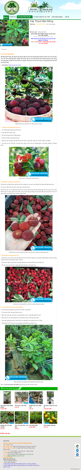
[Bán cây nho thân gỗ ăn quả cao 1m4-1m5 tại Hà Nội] (50, 397)
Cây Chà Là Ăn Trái (20, 405)
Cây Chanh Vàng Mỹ (49, 425)
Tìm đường (77, 448)
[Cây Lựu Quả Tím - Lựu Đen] (21, 417)
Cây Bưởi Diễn (33, 425)
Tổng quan (4, 49)
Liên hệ (67, 17)
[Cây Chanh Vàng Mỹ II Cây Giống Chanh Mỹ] (50, 417)
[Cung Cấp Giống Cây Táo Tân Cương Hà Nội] (7, 417)
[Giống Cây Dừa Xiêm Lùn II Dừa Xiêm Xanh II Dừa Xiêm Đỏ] (36, 397)
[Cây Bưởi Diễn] (36, 417)
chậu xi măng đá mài (20, 454)
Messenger (77, 456)
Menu (5, 17)
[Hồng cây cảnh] (41, 6)
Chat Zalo (77, 452)
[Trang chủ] (11, 7)
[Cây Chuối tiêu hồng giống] (7, 397)
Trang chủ (13, 17)
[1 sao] (37, 24)
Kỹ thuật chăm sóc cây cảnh (41, 17)
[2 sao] (38, 24)
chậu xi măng (11, 454)
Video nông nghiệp (57, 17)
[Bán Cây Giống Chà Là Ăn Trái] (21, 397)
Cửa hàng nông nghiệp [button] (24, 17)
